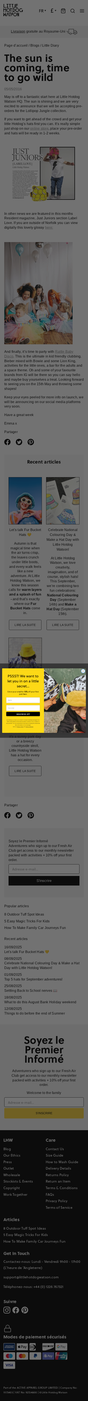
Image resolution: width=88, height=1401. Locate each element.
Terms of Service (29, 726)
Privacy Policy (20, 726)
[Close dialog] (83, 671)
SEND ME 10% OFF (23, 714)
